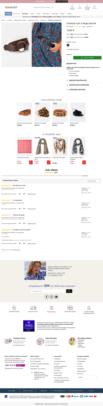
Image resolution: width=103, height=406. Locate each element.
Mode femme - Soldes (33, 20)
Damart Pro (80, 373)
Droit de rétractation (35, 361)
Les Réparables (81, 361)
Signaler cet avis (32, 194)
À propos (79, 364)
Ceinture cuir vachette (40, 123)
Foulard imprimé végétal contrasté (76, 158)
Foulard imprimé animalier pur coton (43, 158)
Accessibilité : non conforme (37, 369)
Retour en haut (16, 249)
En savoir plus (85, 175)
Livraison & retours (77, 90)
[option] (68, 45)
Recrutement (80, 369)
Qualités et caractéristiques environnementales (61, 381)
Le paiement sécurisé (59, 361)
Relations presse (81, 371)
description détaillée (78, 80)
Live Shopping (57, 375)
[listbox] (84, 45)
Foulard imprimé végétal (58, 157)
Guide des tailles (34, 366)
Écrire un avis (90, 26)
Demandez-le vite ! (20, 345)
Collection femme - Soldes (20, 20)
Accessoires (43, 20)
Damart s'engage (81, 359)
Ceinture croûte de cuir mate (24, 123)
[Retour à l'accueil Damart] (11, 7)
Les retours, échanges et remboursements (60, 367)
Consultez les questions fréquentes (39, 364)
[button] (84, 49)
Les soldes (9, 20)
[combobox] (43, 7)
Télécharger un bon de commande (14, 368)
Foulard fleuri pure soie (23, 157)
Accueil (3, 20)
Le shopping (57, 359)
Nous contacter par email (37, 359)
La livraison (57, 364)
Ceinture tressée (74, 123)
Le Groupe (80, 366)
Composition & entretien (79, 85)
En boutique (57, 370)
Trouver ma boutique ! (53, 345)
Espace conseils (58, 373)
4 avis (83, 26)
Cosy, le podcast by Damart (61, 378)
